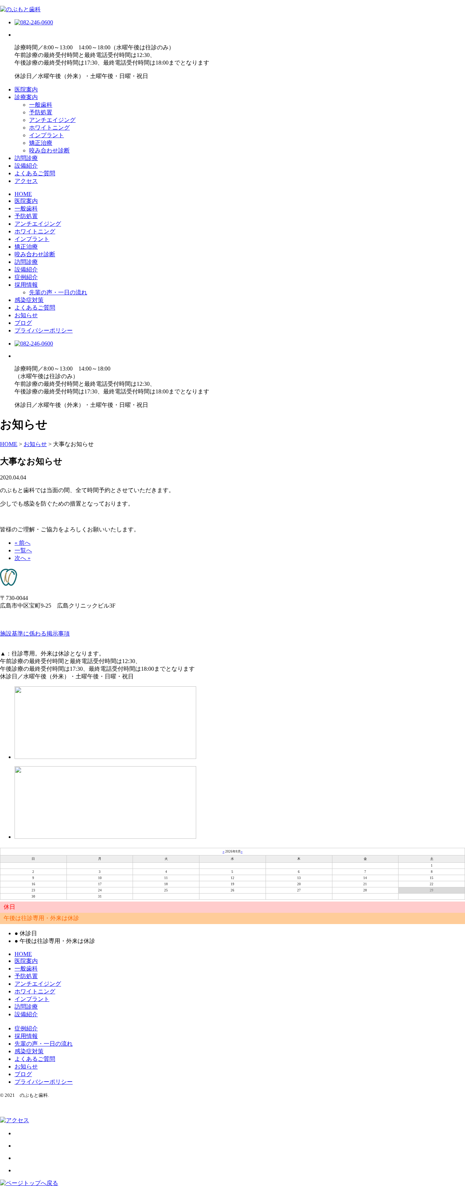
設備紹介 (26, 166)
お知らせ (26, 315)
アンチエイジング (52, 120)
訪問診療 (26, 158)
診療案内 (26, 97)
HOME (23, 194)
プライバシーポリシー (44, 330)
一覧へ (23, 550)
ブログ (23, 323)
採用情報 (26, 285)
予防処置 (40, 112)
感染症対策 (29, 300)
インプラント (46, 135)
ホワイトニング (49, 127)
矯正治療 (40, 143)
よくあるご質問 (35, 173)
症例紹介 (26, 277)
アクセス (26, 181)
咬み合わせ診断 (49, 150)
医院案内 (26, 89)
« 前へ (23, 543)
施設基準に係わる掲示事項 (35, 633)
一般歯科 (40, 105)
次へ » (23, 558)
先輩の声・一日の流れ (58, 292)
